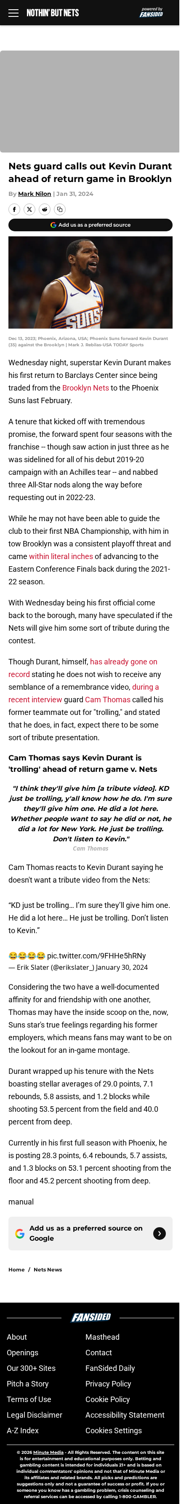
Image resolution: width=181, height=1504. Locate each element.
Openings (22, 1352)
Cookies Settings (113, 1430)
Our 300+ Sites (31, 1368)
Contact (98, 1352)
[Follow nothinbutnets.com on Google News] (159, 1233)
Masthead (102, 1337)
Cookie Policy (107, 1399)
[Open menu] (13, 13)
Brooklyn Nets (85, 387)
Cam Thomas (107, 699)
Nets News (48, 1269)
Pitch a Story (28, 1383)
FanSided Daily (110, 1368)
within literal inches (61, 556)
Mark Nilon (34, 194)
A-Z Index (23, 1430)
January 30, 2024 (122, 967)
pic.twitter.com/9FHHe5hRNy (96, 955)
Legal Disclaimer (34, 1414)
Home (16, 1269)
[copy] (60, 209)
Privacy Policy (108, 1383)
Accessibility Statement (125, 1414)
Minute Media (48, 1452)
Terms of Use (29, 1399)
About (17, 1337)
